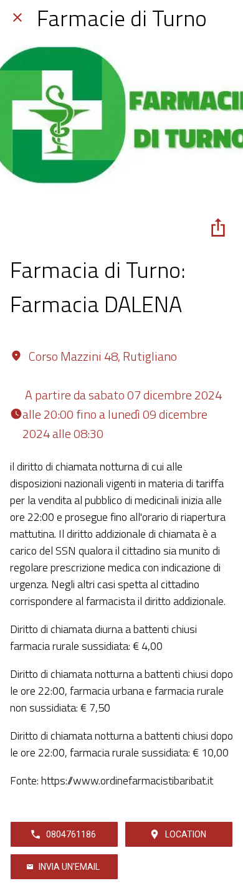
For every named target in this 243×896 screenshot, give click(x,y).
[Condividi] (218, 227)
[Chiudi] (17, 17)
